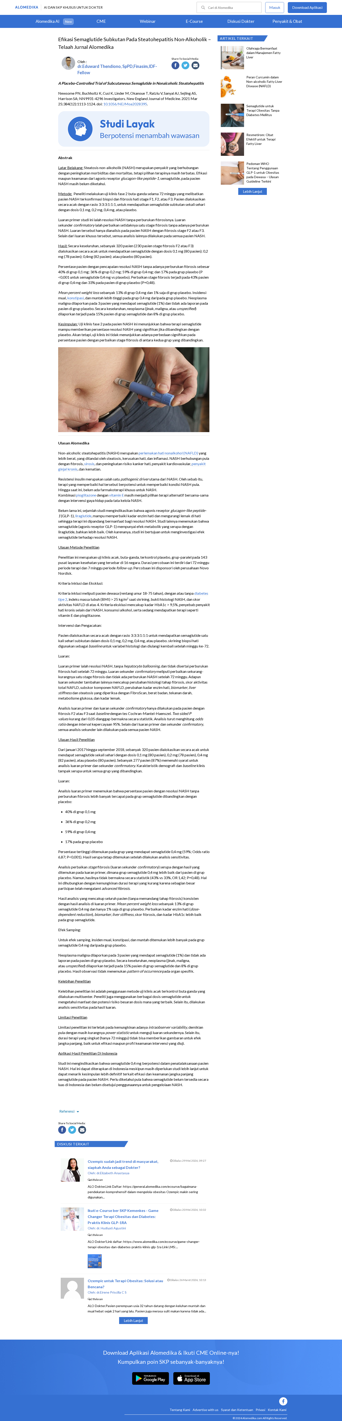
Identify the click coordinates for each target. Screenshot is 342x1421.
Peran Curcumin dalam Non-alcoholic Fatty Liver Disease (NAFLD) (264, 81)
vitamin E (116, 495)
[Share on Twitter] (186, 66)
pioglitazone (86, 495)
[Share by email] (196, 66)
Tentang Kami (180, 1410)
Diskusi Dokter (241, 21)
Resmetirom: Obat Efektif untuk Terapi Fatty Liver (260, 139)
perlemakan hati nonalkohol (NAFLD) (168, 453)
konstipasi (75, 298)
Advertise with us (205, 1410)
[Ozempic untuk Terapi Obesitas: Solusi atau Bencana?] (72, 1297)
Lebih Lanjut (252, 191)
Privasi (260, 1410)
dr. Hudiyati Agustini (111, 1228)
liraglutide (83, 516)
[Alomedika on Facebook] (205, 1401)
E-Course (194, 21)
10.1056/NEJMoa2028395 (125, 104)
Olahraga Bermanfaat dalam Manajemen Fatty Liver (263, 52)
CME (101, 21)
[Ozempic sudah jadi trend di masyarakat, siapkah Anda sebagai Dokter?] (72, 1180)
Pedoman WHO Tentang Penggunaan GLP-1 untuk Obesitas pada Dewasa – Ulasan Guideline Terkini (262, 172)
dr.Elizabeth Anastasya (113, 1173)
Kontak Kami (277, 1410)
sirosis (89, 463)
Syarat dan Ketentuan (237, 1410)
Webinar (148, 21)
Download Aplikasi (307, 7)
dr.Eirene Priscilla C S (112, 1292)
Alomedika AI (48, 21)
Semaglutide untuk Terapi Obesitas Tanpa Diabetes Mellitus (262, 110)
